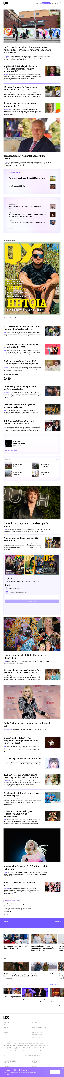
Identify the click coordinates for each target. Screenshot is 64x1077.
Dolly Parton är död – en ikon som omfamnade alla (26, 207)
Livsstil (6, 1027)
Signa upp (55, 1072)
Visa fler (11, 228)
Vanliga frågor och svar (39, 1027)
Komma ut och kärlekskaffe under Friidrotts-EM (27, 223)
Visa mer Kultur (54, 984)
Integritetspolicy (37, 1034)
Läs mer (6, 914)
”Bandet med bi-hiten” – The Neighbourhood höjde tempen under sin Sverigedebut (27, 215)
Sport (10, 220)
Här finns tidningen (37, 1032)
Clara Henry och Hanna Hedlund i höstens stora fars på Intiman (27, 179)
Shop (5, 1034)
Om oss (34, 1025)
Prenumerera (46, 3)
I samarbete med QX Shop (15, 184)
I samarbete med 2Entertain (16, 176)
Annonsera (35, 1022)
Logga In (38, 3)
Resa (5, 1029)
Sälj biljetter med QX (11, 450)
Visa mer (55, 437)
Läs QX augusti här (9, 317)
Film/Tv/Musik (12, 204)
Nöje (10, 212)
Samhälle (6, 1022)
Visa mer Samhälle (54, 931)
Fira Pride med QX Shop (18, 186)
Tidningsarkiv (36, 1029)
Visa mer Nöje (55, 958)
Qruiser (6, 1032)
